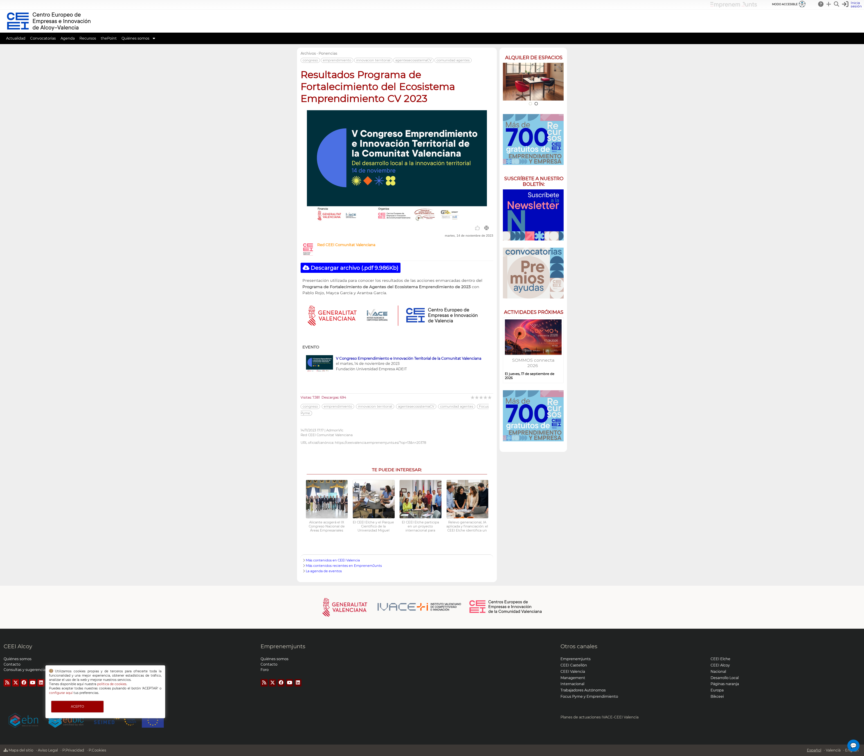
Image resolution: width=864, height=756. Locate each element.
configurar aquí (61, 693)
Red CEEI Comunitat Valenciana (346, 245)
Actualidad (15, 38)
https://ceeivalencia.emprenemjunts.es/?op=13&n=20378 (380, 443)
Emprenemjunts (283, 646)
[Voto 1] (473, 397)
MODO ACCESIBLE (785, 4)
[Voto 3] (481, 397)
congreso (310, 60)
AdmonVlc (334, 430)
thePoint (109, 38)
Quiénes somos (135, 38)
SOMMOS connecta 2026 (533, 362)
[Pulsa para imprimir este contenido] (486, 228)
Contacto (12, 664)
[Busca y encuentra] (837, 4)
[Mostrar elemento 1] (530, 104)
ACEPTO (77, 706)
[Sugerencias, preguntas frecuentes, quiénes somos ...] (821, 4)
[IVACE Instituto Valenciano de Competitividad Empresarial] (392, 607)
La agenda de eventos (324, 571)
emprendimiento (337, 60)
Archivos (308, 53)
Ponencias (328, 53)
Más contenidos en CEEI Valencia (333, 560)
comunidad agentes (453, 60)
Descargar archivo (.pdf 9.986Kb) (353, 268)
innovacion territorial (373, 60)
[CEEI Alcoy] (49, 30)
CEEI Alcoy (18, 646)
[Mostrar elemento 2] (536, 104)
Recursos (87, 38)
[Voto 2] (477, 397)
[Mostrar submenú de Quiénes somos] (154, 38)
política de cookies (111, 684)
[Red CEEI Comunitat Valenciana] (308, 255)
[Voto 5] (490, 397)
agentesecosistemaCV (413, 60)
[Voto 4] (486, 397)
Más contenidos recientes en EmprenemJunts (344, 566)
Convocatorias (43, 38)
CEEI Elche (720, 659)
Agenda (68, 38)
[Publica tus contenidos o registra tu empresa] (829, 4)
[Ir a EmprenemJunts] (733, 6)
